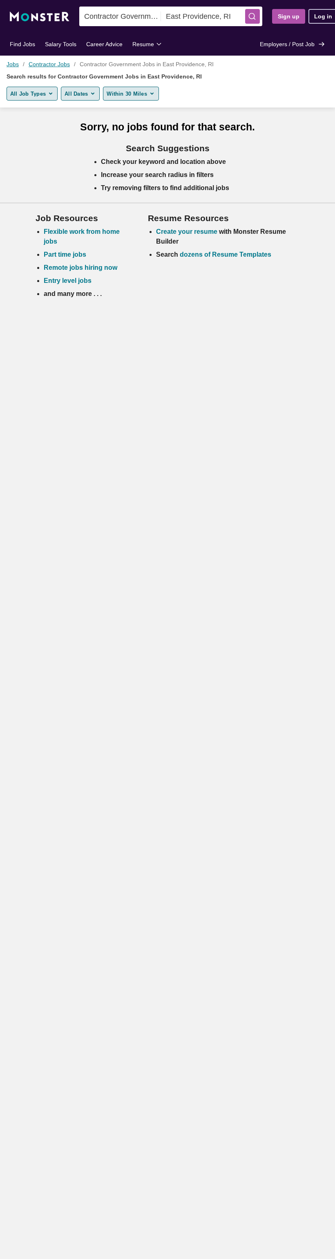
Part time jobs (65, 254)
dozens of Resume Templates (225, 254)
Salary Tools (60, 44)
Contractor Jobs (49, 64)
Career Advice (104, 44)
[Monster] (39, 16)
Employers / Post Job (287, 44)
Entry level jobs (68, 280)
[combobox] (120, 16)
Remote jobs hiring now (80, 267)
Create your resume (187, 231)
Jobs (13, 64)
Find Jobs (22, 44)
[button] (252, 16)
